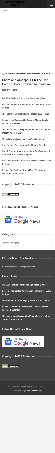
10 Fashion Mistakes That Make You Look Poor (23, 139)
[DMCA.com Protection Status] (10, 194)
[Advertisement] (27, 44)
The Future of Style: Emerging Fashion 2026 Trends (25, 114)
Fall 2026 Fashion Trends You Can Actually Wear (24, 98)
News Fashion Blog (34, 391)
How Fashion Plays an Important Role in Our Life (24, 145)
